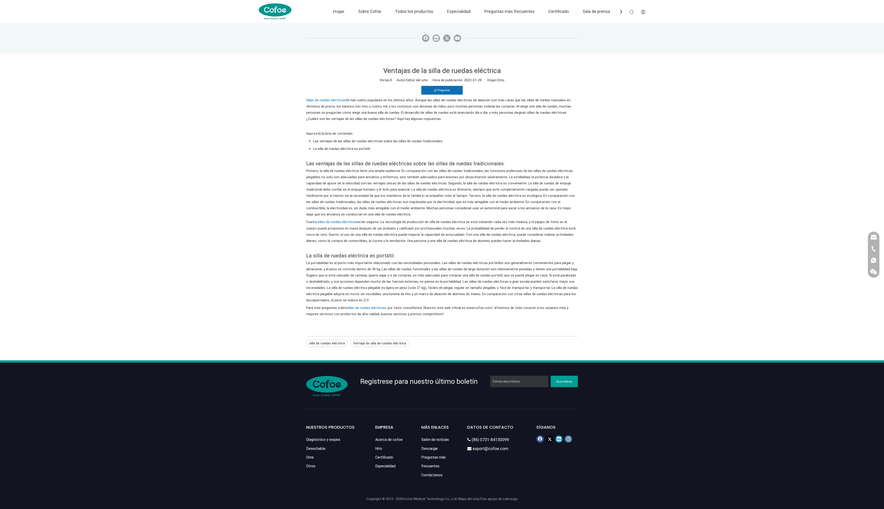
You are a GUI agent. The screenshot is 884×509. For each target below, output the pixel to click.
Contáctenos (431, 475)
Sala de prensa (596, 11)
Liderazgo (510, 499)
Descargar (429, 448)
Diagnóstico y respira (323, 439)
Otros (310, 466)
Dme (310, 457)
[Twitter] (447, 38)
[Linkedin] (436, 38)
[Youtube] (457, 38)
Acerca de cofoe (389, 439)
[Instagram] (568, 439)
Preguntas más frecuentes (509, 11)
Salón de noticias (435, 439)
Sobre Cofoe (369, 11)
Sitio (500, 80)
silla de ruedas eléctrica (327, 343)
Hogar (338, 11)
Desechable (316, 448)
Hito (378, 448)
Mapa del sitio (468, 499)
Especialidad (459, 11)
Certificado (558, 11)
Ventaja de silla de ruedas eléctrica (379, 343)
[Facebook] (425, 38)
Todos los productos (414, 11)
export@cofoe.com (487, 448)
